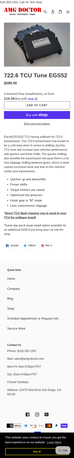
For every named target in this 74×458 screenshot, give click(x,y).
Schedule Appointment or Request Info (33, 318)
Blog (10, 298)
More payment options (37, 123)
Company (13, 288)
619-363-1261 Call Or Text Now (21, 2)
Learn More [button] (54, 442)
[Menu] (68, 12)
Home (11, 278)
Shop (10, 308)
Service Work (16, 328)
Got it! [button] (37, 451)
